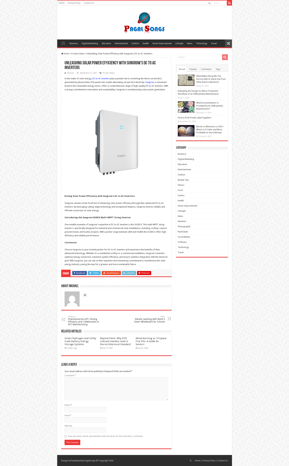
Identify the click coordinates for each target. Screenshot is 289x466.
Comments (206, 69)
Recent (182, 69)
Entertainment (121, 43)
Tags (218, 69)
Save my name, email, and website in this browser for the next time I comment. (105, 436)
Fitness (181, 185)
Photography (184, 226)
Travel (214, 43)
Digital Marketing (90, 43)
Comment (70, 375)
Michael (70, 73)
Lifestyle (179, 43)
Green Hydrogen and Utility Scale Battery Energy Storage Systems (80, 341)
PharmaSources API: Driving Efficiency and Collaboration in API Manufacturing (83, 321)
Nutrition (182, 221)
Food (180, 190)
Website (68, 426)
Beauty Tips (183, 180)
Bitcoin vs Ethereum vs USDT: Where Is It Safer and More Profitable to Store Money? (210, 129)
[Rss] (209, 3)
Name (68, 405)
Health (146, 43)
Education (106, 43)
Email (68, 415)
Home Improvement (162, 43)
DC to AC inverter (100, 78)
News (189, 43)
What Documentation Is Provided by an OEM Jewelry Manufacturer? (209, 105)
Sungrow (149, 82)
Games (181, 195)
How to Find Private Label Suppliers (194, 117)
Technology (201, 43)
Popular (193, 69)
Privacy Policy (74, 3)
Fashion (135, 43)
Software (182, 242)
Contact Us (89, 3)
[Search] (229, 3)
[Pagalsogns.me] (144, 22)
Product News (78, 53)
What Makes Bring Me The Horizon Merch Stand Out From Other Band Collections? (211, 79)
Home (61, 3)
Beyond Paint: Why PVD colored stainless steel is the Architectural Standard (115, 341)
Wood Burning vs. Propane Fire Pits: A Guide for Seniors (151, 341)
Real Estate (183, 231)
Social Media (184, 237)
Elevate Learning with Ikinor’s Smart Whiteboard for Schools (149, 319)
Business (74, 43)
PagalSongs (90, 460)
